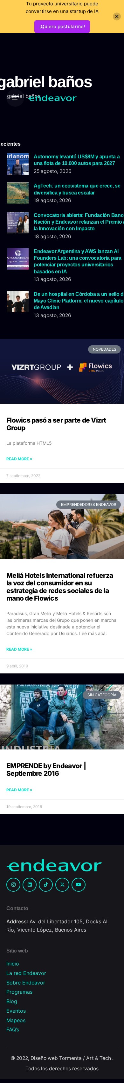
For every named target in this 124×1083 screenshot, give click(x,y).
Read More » (19, 458)
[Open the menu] (15, 98)
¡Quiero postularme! (62, 26)
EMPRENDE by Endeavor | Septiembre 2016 (46, 769)
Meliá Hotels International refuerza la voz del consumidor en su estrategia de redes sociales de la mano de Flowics (59, 586)
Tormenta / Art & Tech (85, 1058)
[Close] (117, 17)
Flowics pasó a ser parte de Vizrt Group (56, 424)
